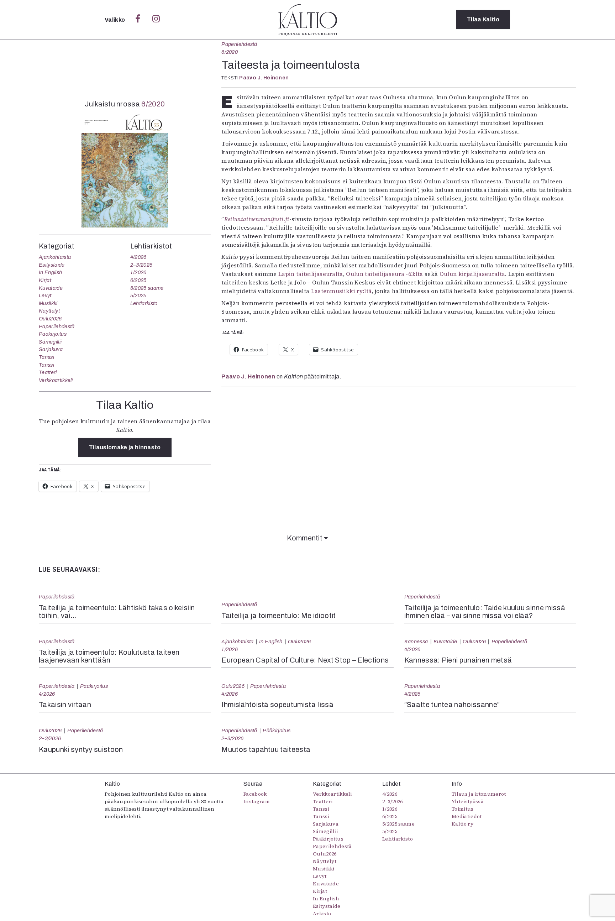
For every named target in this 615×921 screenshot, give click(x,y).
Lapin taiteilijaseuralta (310, 274)
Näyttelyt (49, 311)
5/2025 (138, 295)
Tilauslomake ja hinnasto (125, 447)
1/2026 (138, 272)
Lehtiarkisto (144, 303)
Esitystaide (52, 265)
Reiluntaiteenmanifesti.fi (256, 219)
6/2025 (138, 280)
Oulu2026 (50, 318)
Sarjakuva (51, 349)
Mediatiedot (467, 816)
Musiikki (48, 303)
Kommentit (305, 538)
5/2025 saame (147, 288)
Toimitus (463, 808)
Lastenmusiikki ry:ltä (341, 291)
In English (50, 272)
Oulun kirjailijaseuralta (472, 274)
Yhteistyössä (468, 801)
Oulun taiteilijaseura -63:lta (384, 274)
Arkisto (322, 913)
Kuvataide (51, 288)
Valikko (115, 20)
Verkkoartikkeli (56, 380)
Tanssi (46, 357)
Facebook (255, 793)
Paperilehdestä (239, 44)
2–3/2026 (141, 265)
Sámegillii (50, 342)
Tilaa (483, 19)
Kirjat (45, 280)
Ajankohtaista (55, 257)
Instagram (256, 801)
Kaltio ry (462, 823)
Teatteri (48, 372)
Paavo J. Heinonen (264, 77)
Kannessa (416, 641)
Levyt (45, 295)
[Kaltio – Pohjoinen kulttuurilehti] (307, 19)
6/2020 (229, 52)
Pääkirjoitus (53, 334)
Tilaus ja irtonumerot (479, 793)
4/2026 (138, 257)
